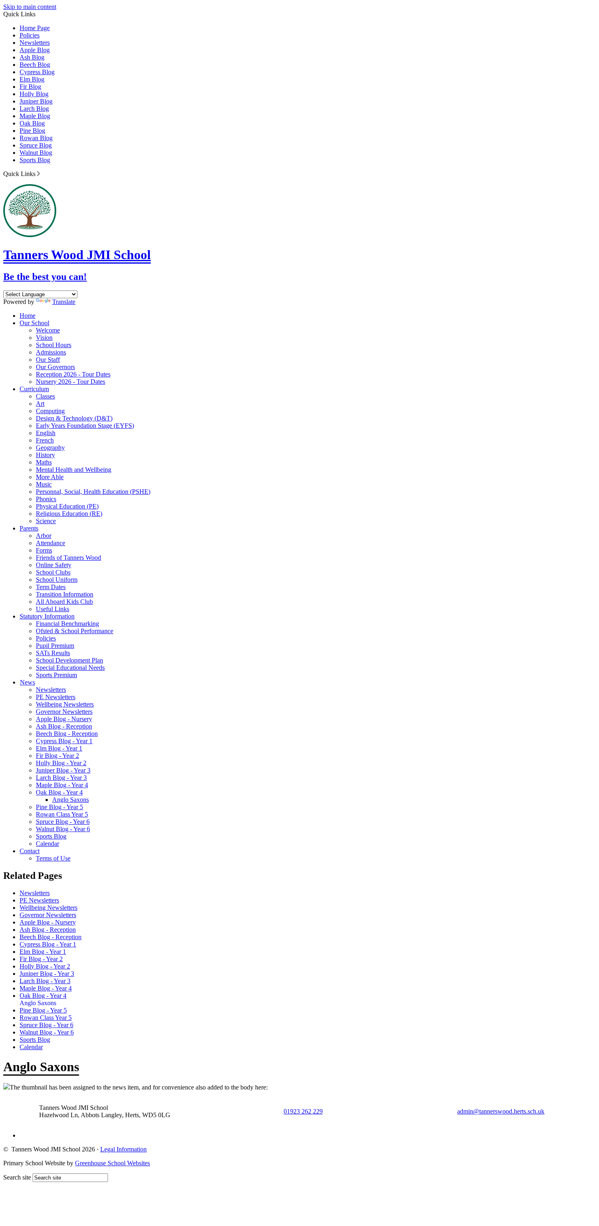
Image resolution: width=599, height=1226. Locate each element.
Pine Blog (32, 130)
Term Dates (51, 586)
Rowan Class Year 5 (62, 814)
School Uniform (56, 579)
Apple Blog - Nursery (64, 718)
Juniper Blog (36, 101)
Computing (50, 410)
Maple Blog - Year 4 (62, 784)
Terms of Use (53, 858)
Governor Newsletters (64, 711)
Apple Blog (35, 49)
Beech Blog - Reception (67, 733)
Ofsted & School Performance (74, 630)
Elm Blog (32, 79)
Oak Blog (32, 123)
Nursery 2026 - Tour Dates (70, 381)
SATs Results (53, 652)
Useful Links (52, 608)
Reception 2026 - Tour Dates (73, 374)
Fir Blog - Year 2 (57, 755)
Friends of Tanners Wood (68, 557)
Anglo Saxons (70, 799)
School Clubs (53, 572)
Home (27, 315)
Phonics (46, 498)
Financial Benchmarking (67, 623)
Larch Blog (34, 108)
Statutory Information (47, 616)
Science (46, 520)
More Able (50, 476)
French (45, 440)
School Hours (53, 344)
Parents (29, 528)
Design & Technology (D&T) (74, 418)
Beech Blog (35, 64)
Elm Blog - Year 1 (59, 748)
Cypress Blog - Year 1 (64, 740)
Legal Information (123, 1149)
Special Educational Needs (70, 667)
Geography (50, 447)
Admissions (51, 352)
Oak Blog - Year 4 (59, 792)
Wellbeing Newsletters (65, 704)
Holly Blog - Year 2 (61, 762)
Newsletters (35, 42)
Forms (44, 550)
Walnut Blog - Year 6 (63, 828)
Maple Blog (35, 115)
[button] (38, 173)
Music (44, 484)
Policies (30, 35)
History (45, 454)
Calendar (47, 843)
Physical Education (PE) (67, 506)
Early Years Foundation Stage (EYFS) (85, 425)
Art (40, 403)
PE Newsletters (55, 696)
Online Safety (53, 564)
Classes (45, 396)
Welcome (48, 330)
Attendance (50, 542)
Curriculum (34, 388)
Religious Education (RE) (69, 513)
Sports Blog (35, 159)
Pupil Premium (55, 645)
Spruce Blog (36, 145)
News (27, 682)
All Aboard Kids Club (64, 601)
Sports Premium (56, 674)
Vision (44, 337)
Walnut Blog (36, 152)
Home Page (35, 27)
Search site (17, 1177)
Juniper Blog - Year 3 (63, 770)
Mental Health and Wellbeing (73, 469)
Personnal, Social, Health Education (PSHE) (93, 491)
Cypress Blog (37, 71)
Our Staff (48, 359)
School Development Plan (69, 660)
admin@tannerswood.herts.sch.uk (500, 1111)
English (45, 432)
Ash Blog (32, 57)
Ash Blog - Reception (64, 726)
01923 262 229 (303, 1111)
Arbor (43, 535)
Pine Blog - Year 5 (59, 806)
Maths (44, 462)
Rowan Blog (36, 137)
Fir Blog (30, 86)
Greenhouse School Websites (112, 1163)
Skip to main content (29, 6)
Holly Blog (34, 93)
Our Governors (55, 366)
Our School (34, 322)
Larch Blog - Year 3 (61, 777)
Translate (63, 301)
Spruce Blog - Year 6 (63, 821)
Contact (30, 850)
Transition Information (64, 594)
